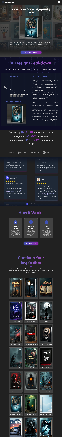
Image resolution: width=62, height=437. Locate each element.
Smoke (14, 96)
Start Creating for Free (31, 243)
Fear (11, 96)
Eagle (22, 96)
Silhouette (23, 94)
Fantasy (15, 94)
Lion (18, 96)
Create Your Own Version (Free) (30, 52)
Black (11, 94)
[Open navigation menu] (59, 2)
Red (19, 94)
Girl (27, 94)
